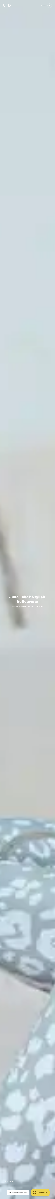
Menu (43, 6)
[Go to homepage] (7, 6)
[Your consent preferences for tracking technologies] (18, 1192)
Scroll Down (10, 1181)
